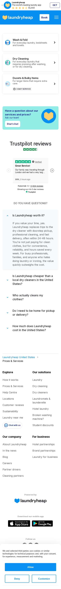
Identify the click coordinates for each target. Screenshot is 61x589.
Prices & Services (13, 386)
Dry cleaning (39, 386)
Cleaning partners (13, 475)
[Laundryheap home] (18, 17)
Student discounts (43, 425)
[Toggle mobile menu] (56, 17)
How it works (10, 379)
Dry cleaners (40, 392)
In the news (9, 450)
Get (55, 5)
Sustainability (10, 411)
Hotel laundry (40, 408)
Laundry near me (13, 417)
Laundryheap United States (19, 357)
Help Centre (10, 392)
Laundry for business (45, 456)
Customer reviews (13, 405)
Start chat (12, 124)
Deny (17, 578)
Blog (5, 456)
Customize (44, 578)
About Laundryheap (14, 444)
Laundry (37, 379)
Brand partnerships (43, 450)
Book (44, 17)
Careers (7, 463)
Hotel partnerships (43, 444)
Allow (30, 567)
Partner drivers (11, 469)
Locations (8, 398)
